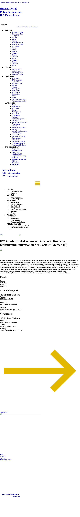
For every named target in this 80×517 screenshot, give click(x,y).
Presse (14, 96)
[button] (21, 184)
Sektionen (15, 57)
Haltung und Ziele (17, 34)
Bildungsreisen (16, 106)
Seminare (14, 117)
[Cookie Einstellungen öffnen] (14, 516)
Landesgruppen (16, 69)
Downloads (15, 163)
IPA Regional (16, 89)
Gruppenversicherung (18, 136)
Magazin (14, 85)
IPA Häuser (15, 108)
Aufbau (14, 39)
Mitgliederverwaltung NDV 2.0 (19, 228)
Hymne (14, 58)
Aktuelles (9, 76)
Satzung (14, 41)
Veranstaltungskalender (19, 99)
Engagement (15, 36)
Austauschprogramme (18, 119)
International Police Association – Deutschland (14, 2)
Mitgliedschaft (12, 147)
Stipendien (15, 120)
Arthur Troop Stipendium (19, 122)
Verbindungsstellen (17, 73)
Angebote (10, 103)
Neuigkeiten (15, 78)
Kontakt (4, 25)
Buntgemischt (16, 90)
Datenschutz (6, 479)
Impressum (5, 476)
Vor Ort (8, 67)
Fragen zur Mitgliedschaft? (17, 149)
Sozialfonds (15, 134)
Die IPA (8, 30)
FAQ (3, 473)
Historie (14, 55)
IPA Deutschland (11, 12)
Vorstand (14, 37)
